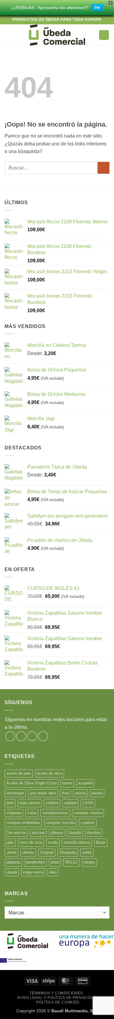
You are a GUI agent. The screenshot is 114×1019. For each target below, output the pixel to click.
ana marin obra (43, 793)
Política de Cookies (57, 1002)
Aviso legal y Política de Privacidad (57, 998)
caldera (52, 803)
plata (55, 862)
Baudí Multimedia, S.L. (74, 1010)
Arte (65, 793)
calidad (70, 803)
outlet (87, 852)
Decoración (16, 832)
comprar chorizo (88, 813)
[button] (8, 34)
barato (97, 793)
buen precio (29, 803)
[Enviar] (103, 168)
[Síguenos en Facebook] (10, 736)
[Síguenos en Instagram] (21, 736)
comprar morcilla (60, 822)
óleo (53, 872)
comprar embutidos (23, 822)
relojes (89, 862)
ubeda (11, 872)
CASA (87, 803)
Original (47, 852)
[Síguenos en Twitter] (32, 736)
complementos (55, 813)
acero (67, 783)
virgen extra (33, 872)
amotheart (15, 793)
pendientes (35, 862)
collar (31, 813)
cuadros (88, 822)
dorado (75, 832)
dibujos (57, 832)
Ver (97, 7)
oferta (11, 852)
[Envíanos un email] (43, 736)
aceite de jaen (18, 773)
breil (10, 803)
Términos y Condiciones (56, 993)
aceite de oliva (49, 773)
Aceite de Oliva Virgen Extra (31, 783)
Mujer (100, 842)
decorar (38, 832)
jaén (10, 842)
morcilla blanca (77, 842)
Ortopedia (67, 852)
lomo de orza (30, 842)
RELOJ (71, 862)
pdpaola (13, 862)
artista (80, 793)
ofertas (28, 852)
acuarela (85, 783)
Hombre (93, 832)
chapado (13, 813)
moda (53, 842)
